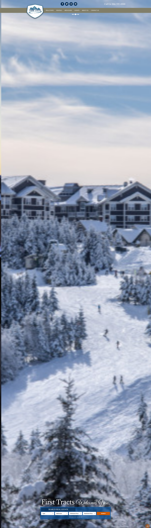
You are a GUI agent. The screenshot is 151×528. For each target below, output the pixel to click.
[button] (47, 513)
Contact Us (95, 10)
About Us (85, 10)
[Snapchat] (75, 4)
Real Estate (50, 10)
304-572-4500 (118, 4)
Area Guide (68, 10)
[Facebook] (62, 4)
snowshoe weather (102, 4)
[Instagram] (71, 4)
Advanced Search (75, 517)
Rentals (59, 10)
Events (77, 10)
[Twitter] (67, 4)
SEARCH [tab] (58, 509)
